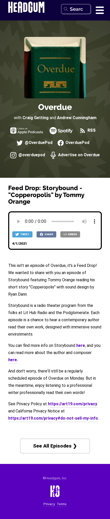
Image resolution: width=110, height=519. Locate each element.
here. (13, 359)
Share (48, 234)
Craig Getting (36, 117)
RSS (91, 130)
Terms (62, 504)
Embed (72, 234)
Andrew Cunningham (76, 117)
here (80, 345)
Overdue (55, 107)
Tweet (24, 234)
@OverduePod (38, 142)
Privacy (49, 504)
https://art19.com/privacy (72, 403)
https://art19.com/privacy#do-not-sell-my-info (53, 418)
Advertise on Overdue (78, 155)
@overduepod (31, 155)
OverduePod (76, 142)
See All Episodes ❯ (55, 446)
